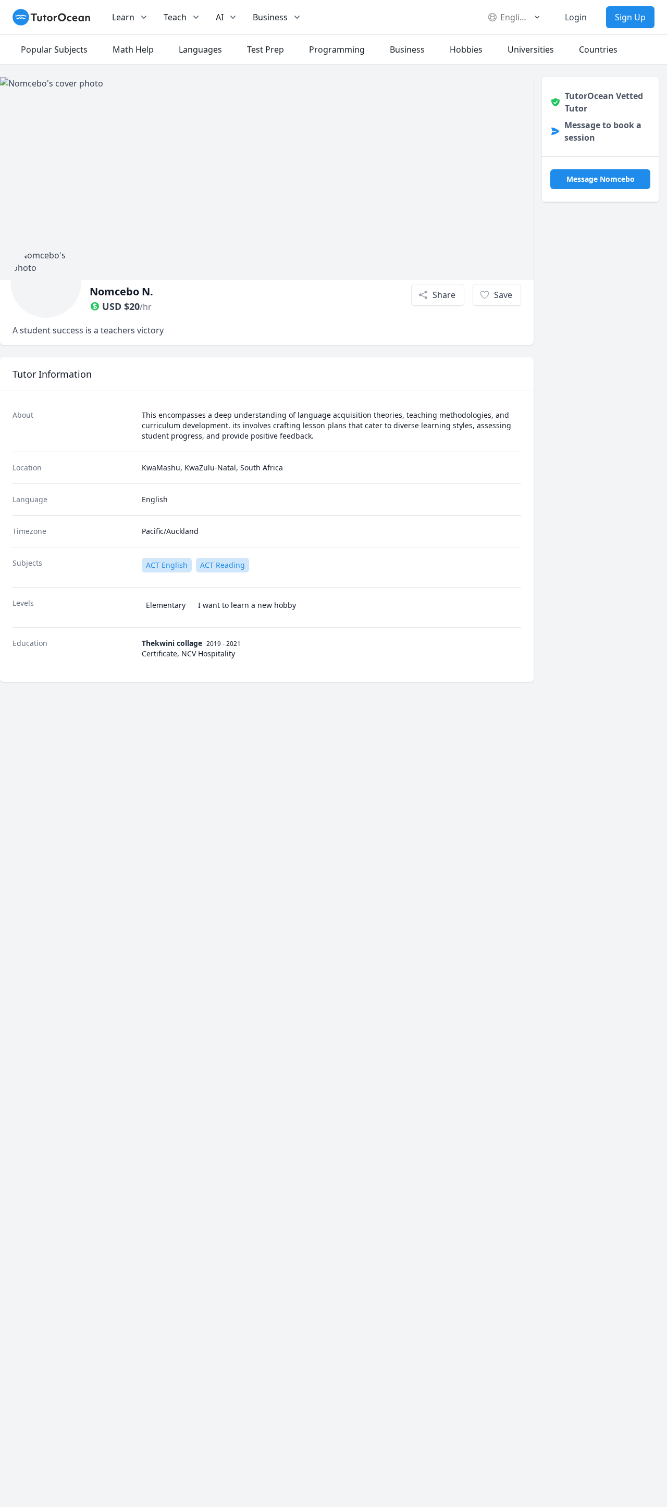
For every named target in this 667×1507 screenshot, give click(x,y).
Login (576, 17)
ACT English (167, 565)
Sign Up (630, 17)
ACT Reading (222, 565)
